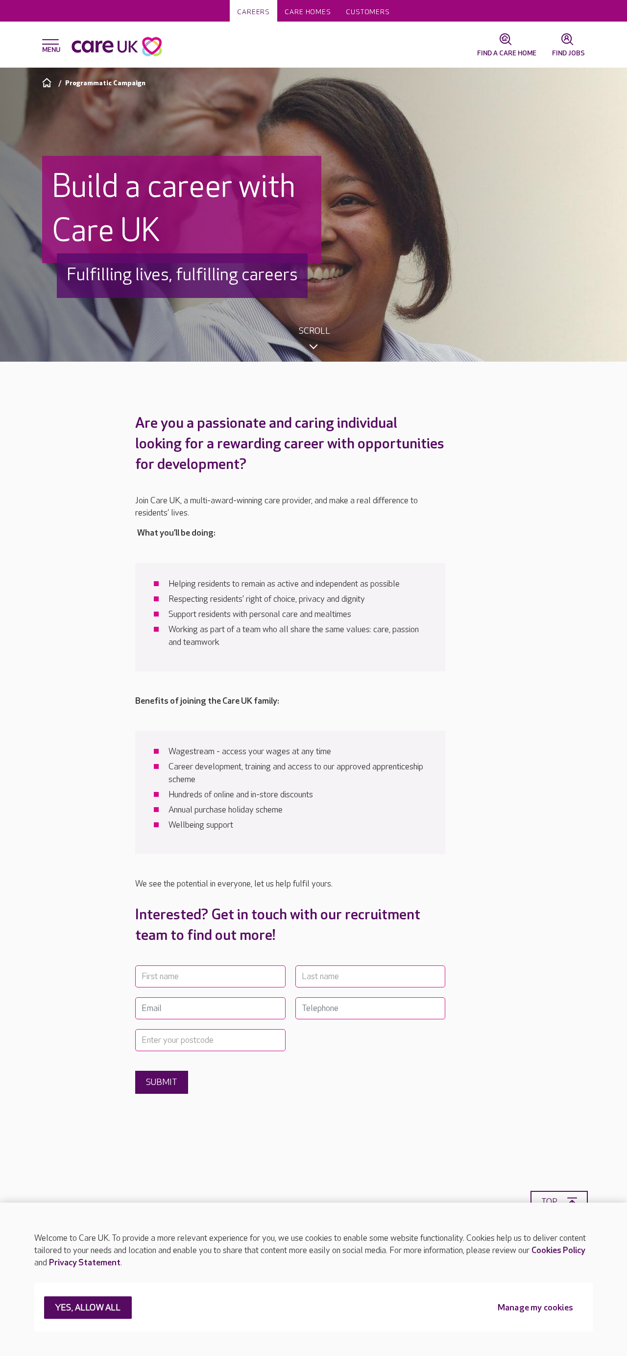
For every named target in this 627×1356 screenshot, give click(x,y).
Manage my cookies (535, 1308)
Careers (253, 12)
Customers (368, 12)
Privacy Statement (85, 1262)
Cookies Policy (558, 1250)
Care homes (308, 12)
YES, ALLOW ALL (88, 1308)
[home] (48, 82)
